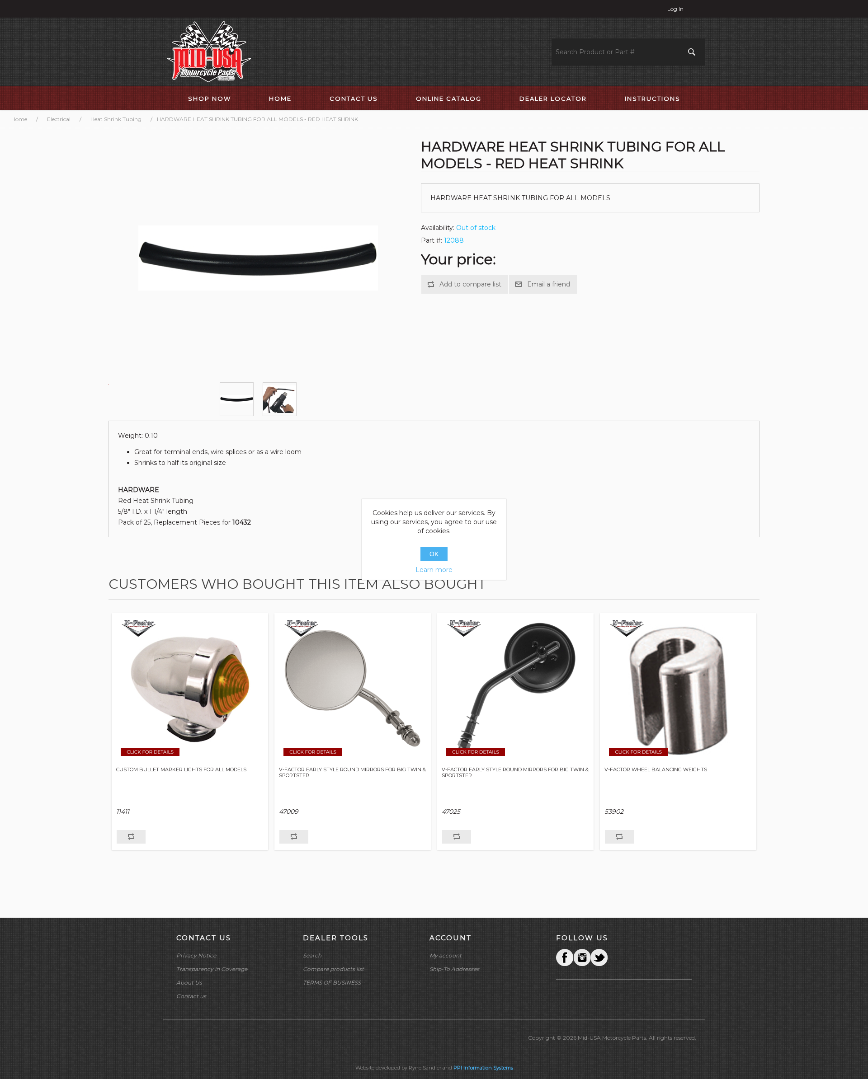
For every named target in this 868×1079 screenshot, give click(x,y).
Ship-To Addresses (454, 969)
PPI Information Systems (483, 1068)
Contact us (191, 996)
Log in (675, 8)
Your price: (458, 259)
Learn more (434, 570)
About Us (189, 982)
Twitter (581, 957)
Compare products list (333, 969)
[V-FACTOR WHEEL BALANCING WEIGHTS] (678, 688)
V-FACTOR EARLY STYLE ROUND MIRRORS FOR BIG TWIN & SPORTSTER (352, 773)
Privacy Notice (196, 955)
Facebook (564, 957)
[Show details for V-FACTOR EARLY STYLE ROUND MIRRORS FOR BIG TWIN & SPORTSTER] (352, 688)
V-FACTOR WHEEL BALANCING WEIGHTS (655, 770)
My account (445, 955)
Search (312, 955)
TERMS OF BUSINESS (332, 982)
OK (434, 554)
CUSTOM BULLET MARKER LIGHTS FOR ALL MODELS (181, 770)
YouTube (599, 957)
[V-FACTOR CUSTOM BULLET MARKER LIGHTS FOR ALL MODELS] (190, 688)
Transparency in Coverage (211, 969)
